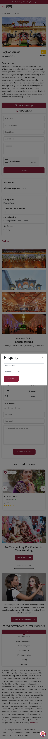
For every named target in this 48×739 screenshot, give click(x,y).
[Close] (42, 357)
